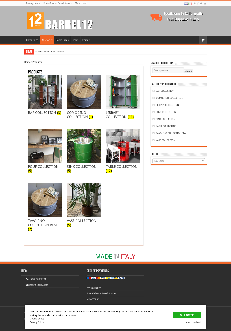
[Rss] (194, 3)
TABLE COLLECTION (166, 126)
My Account (81, 3)
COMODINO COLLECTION (169, 98)
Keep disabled (193, 322)
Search (188, 71)
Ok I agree (187, 315)
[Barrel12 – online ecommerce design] (62, 20)
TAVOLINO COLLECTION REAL (171, 133)
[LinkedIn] (204, 3)
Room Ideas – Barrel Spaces (57, 3)
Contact (86, 40)
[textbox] (179, 161)
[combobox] (178, 160)
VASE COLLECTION (165, 140)
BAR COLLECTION (165, 91)
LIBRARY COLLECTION (167, 105)
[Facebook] (198, 3)
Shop (47, 40)
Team (75, 40)
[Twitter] (201, 3)
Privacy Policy (37, 322)
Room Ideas (62, 40)
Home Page (32, 40)
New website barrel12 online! (49, 51)
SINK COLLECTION (165, 119)
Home (27, 62)
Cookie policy (37, 318)
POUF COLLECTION (166, 112)
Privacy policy (33, 3)
